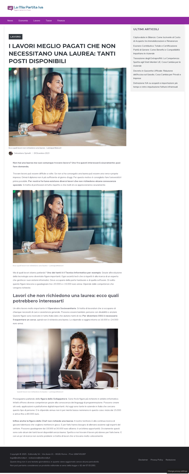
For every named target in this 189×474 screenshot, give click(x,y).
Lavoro (36, 20)
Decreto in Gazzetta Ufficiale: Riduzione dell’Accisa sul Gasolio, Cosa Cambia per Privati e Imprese (157, 74)
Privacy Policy (157, 460)
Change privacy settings (177, 471)
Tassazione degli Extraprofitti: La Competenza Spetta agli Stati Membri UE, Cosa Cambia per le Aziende (157, 62)
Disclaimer (143, 460)
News (10, 20)
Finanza (61, 20)
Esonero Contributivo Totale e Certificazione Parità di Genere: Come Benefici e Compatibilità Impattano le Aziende (156, 49)
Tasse (49, 20)
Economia (23, 20)
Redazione (171, 460)
